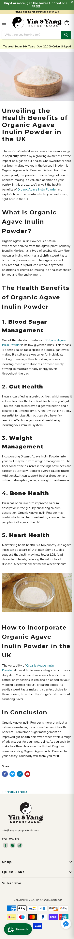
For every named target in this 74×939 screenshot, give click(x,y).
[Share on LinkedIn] (20, 774)
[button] (66, 924)
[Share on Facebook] (5, 774)
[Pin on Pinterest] (27, 774)
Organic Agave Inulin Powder (37, 189)
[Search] (66, 35)
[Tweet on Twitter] (12, 774)
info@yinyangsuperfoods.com (20, 830)
